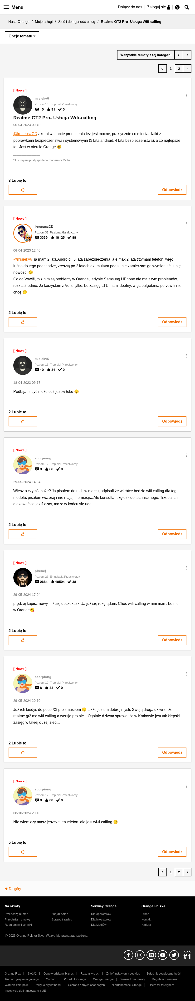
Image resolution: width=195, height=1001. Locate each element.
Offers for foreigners (161, 985)
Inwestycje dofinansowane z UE (25, 990)
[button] (186, 95)
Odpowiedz (172, 190)
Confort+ (51, 979)
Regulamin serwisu (164, 979)
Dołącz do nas (130, 7)
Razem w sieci (90, 973)
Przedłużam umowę (17, 919)
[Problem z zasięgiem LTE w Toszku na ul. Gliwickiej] (187, 55)
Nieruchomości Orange (127, 985)
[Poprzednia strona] (162, 68)
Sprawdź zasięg (62, 919)
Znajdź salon (60, 914)
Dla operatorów (101, 914)
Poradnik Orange (75, 979)
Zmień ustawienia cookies (123, 973)
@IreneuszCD (25, 134)
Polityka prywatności (48, 985)
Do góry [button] (15, 889)
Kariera (146, 924)
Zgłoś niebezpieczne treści (164, 973)
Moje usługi (44, 22)
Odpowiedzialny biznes (59, 973)
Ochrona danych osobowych (86, 985)
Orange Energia (103, 979)
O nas (145, 914)
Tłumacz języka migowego (22, 979)
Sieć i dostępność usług (76, 22)
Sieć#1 (32, 973)
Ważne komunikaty (133, 979)
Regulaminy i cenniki (18, 924)
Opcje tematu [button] (20, 36)
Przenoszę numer (16, 914)
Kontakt (146, 919)
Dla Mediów (99, 924)
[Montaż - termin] (178, 55)
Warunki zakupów (16, 985)
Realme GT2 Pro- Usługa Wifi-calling (54, 117)
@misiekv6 (22, 259)
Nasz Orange (18, 22)
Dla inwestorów (101, 919)
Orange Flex (13, 973)
